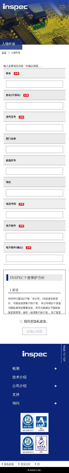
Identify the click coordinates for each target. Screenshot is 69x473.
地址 (8, 181)
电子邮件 (11, 225)
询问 (15, 403)
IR (38, 463)
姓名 (8, 73)
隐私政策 (9, 463)
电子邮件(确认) (14, 247)
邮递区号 (11, 160)
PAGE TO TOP (64, 353)
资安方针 (26, 463)
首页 (4, 52)
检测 (15, 368)
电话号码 (11, 203)
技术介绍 (19, 377)
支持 (15, 394)
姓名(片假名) (13, 94)
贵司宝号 (11, 116)
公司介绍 (19, 386)
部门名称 (11, 138)
